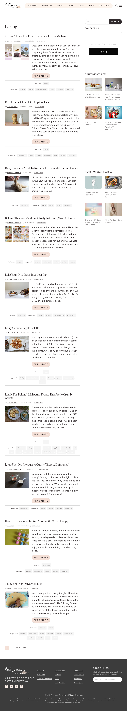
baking (31, 89)
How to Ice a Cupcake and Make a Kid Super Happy (36, 521)
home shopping (59, 315)
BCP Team (41, 674)
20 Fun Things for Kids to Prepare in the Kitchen (35, 36)
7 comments (36, 526)
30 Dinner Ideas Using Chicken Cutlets (111, 194)
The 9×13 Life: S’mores (90, 123)
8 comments (41, 223)
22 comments (38, 403)
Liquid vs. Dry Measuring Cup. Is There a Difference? (37, 464)
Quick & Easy (71, 155)
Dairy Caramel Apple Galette (22, 328)
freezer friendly (68, 378)
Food (57, 679)
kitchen (52, 89)
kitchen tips (67, 205)
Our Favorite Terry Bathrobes (92, 193)
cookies (39, 155)
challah (59, 205)
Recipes (46, 83)
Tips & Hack (60, 683)
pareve (62, 155)
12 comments (36, 333)
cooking (50, 508)
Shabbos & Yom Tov (49, 452)
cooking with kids (41, 89)
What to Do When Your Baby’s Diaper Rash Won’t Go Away (113, 97)
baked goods (22, 155)
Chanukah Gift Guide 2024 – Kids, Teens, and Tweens (93, 222)
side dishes (61, 452)
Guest (9, 588)
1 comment (41, 41)
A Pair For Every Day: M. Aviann (113, 221)
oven (55, 155)
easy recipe (47, 155)
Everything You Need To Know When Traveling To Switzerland (113, 126)
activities (22, 89)
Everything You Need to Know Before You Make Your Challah (41, 168)
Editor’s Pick (60, 670)
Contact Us (78, 670)
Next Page (22, 648)
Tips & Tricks (24, 205)
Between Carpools (14, 41)
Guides (58, 674)
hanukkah (30, 638)
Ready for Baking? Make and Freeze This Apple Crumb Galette (38, 396)
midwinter (64, 571)
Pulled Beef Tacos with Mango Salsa (92, 96)
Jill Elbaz (10, 526)
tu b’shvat (71, 452)
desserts (50, 378)
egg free (58, 378)
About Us (40, 670)
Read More (41, 76)
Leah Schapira (12, 107)
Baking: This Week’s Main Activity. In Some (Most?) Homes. (40, 218)
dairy (42, 378)
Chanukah (42, 628)
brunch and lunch (33, 378)
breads (51, 205)
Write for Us (79, 674)
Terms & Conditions (44, 679)
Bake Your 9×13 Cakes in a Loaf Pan (26, 274)
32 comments (39, 107)
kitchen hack (70, 315)
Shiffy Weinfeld (12, 333)
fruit (75, 448)
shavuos (42, 382)
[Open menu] (120, 6)
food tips (48, 315)
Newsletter (78, 683)
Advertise (78, 679)
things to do (69, 89)
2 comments (43, 469)
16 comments (33, 588)
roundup (60, 89)
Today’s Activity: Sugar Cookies (23, 584)
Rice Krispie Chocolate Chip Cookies (27, 102)
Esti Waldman (12, 279)
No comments (38, 173)
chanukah (50, 633)
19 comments (38, 279)
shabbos (37, 452)
